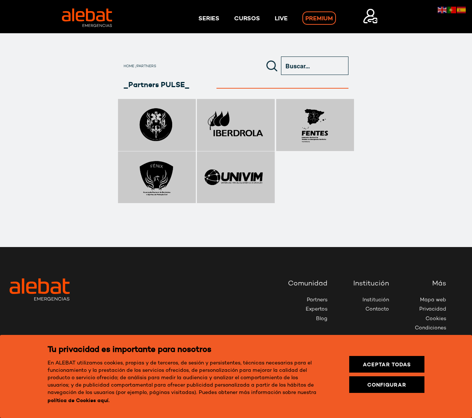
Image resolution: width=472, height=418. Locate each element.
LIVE (281, 18)
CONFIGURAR (386, 384)
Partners (317, 300)
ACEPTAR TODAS (387, 364)
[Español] (461, 9)
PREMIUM (319, 18)
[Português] (452, 9)
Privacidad (432, 309)
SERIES (208, 18)
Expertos (316, 309)
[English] (442, 9)
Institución (375, 300)
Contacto (377, 309)
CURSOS (247, 18)
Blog (321, 319)
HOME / (130, 66)
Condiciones (430, 328)
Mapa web (433, 300)
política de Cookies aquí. (79, 400)
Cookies (436, 319)
